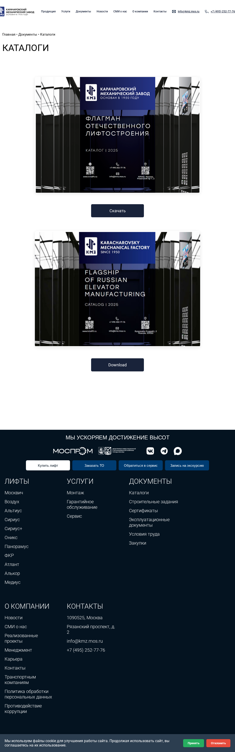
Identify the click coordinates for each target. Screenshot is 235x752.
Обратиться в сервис (141, 465)
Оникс (11, 537)
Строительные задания (153, 501)
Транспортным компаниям (20, 679)
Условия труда (144, 534)
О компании (140, 11)
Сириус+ (13, 528)
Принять (193, 743)
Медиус (12, 582)
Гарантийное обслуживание (82, 504)
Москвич (14, 492)
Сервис (74, 516)
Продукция (48, 11)
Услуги (65, 11)
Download (117, 364)
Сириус (12, 519)
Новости (102, 11)
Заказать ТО (94, 465)
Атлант (12, 564)
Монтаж (75, 492)
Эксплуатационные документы (149, 522)
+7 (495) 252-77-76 (223, 11)
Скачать (117, 210)
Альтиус (13, 510)
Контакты (160, 11)
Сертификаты (143, 510)
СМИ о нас (120, 11)
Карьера (13, 659)
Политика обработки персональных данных (28, 694)
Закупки (137, 543)
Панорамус (16, 546)
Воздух (12, 501)
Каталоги (139, 492)
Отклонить (218, 743)
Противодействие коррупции (23, 708)
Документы (83, 11)
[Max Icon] (176, 451)
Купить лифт (48, 465)
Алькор (12, 573)
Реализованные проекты (21, 638)
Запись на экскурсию (187, 465)
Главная (8, 34)
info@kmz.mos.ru (188, 11)
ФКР (9, 555)
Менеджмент (18, 650)
